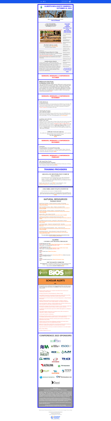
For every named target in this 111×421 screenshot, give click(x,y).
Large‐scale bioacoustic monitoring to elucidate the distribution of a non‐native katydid (55, 326)
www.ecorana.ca (64, 115)
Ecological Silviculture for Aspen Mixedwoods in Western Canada (51, 293)
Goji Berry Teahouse (43, 330)
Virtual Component (43, 107)
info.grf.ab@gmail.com (43, 184)
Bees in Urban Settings (43, 328)
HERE (67, 71)
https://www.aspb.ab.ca (46, 403)
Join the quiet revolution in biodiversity (46, 314)
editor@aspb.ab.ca (55, 414)
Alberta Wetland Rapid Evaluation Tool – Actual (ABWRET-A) (59, 244)
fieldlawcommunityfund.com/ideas (46, 55)
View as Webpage (55, 20)
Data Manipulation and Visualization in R (48, 191)
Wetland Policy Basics (52, 251)
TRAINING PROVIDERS (55, 169)
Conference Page (54, 46)
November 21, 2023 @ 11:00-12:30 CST (62, 123)
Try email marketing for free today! (55, 419)
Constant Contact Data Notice (55, 413)
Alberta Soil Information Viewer (58, 259)
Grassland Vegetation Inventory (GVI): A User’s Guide (58, 247)
